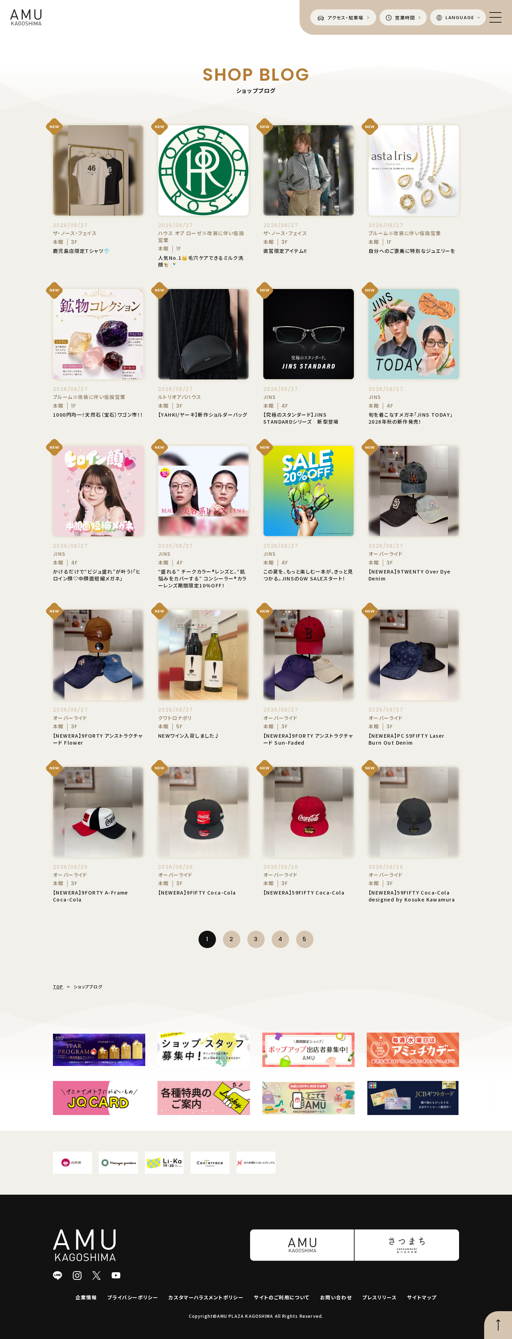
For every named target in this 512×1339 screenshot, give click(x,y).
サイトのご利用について (281, 1297)
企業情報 (86, 1297)
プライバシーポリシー (132, 1297)
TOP (58, 986)
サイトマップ (421, 1297)
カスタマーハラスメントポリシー (206, 1297)
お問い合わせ (336, 1297)
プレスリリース (379, 1297)
